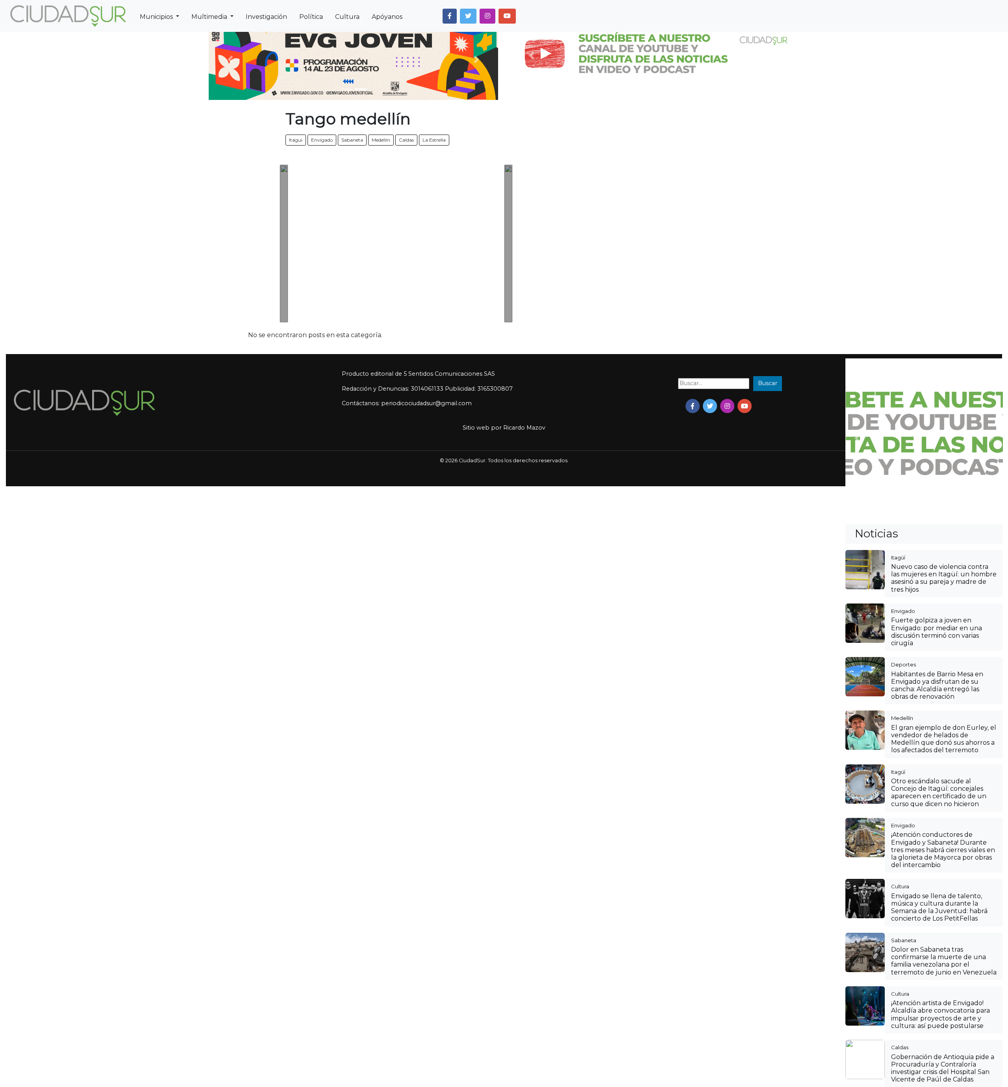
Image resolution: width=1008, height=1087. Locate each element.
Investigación (266, 16)
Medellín (902, 718)
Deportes (903, 664)
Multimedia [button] (210, 16)
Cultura (347, 16)
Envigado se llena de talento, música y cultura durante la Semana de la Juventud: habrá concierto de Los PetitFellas (939, 907)
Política (311, 16)
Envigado (322, 140)
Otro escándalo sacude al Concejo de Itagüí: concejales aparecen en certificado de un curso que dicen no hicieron (938, 792)
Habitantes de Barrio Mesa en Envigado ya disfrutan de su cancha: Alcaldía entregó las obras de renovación (937, 685)
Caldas (406, 140)
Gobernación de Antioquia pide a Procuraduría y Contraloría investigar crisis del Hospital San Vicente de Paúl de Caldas (942, 1068)
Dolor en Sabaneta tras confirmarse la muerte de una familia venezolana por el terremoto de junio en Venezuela (944, 961)
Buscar (767, 383)
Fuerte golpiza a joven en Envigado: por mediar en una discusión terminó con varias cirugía (936, 631)
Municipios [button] (157, 16)
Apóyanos (387, 16)
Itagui (295, 140)
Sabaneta (352, 140)
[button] (450, 16)
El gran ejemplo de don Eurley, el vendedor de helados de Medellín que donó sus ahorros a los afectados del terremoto (943, 739)
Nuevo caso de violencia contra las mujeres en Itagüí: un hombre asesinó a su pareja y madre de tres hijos (944, 578)
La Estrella (434, 140)
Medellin (381, 140)
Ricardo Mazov (524, 427)
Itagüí (898, 557)
